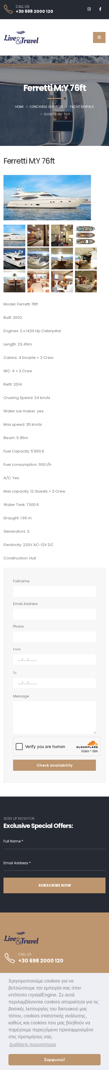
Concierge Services (46, 107)
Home (19, 107)
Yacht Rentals (82, 107)
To (14, 673)
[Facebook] (100, 9)
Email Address (25, 604)
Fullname (21, 581)
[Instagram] (89, 9)
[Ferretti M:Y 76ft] (14, 235)
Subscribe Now (54, 885)
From (17, 649)
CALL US (22, 7)
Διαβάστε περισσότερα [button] (32, 1044)
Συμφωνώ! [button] (54, 1059)
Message (21, 696)
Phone (18, 626)
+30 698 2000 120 (34, 11)
